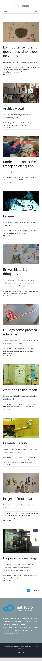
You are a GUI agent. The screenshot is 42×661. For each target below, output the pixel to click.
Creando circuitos (16, 443)
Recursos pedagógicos (16, 351)
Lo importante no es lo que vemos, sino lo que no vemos (20, 51)
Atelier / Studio (30, 67)
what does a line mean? (21, 390)
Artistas (28, 513)
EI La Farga (8, 67)
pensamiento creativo (17, 70)
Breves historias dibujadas (15, 271)
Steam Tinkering (17, 462)
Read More (6, 74)
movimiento (12, 460)
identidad (34, 123)
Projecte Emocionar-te (19, 498)
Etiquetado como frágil (20, 558)
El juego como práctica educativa (20, 332)
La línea (9, 216)
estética (28, 123)
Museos (11, 518)
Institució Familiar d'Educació (23, 646)
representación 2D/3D (10, 125)
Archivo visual (13, 108)
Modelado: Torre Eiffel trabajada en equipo (20, 164)
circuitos (5, 460)
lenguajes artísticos (32, 231)
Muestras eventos (32, 575)
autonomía (31, 457)
